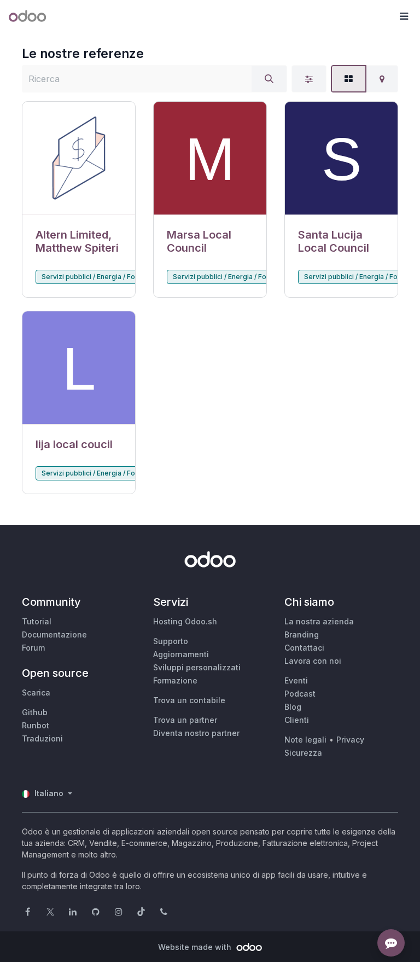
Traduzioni (42, 738)
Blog (292, 706)
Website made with (196, 947)
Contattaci (304, 647)
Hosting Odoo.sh (185, 621)
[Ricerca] (269, 78)
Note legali (305, 739)
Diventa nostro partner (196, 733)
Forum (33, 647)
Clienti (296, 720)
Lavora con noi (312, 660)
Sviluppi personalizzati (197, 667)
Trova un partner (185, 720)
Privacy (350, 739)
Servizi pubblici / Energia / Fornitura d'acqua (113, 277)
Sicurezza (303, 752)
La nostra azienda (319, 621)
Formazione (175, 680)
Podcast (300, 693)
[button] (403, 16)
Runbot (35, 725)
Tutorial (36, 621)
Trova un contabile (189, 700)
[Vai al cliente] (78, 158)
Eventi (296, 680)
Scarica (36, 692)
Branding (301, 634)
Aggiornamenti (181, 654)
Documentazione (54, 634)
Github (35, 712)
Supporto (170, 641)
